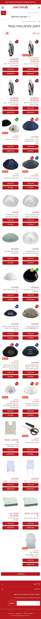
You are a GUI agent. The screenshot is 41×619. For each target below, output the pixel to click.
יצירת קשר (11, 613)
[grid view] (7, 33)
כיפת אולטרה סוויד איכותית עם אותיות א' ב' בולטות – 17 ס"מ (10, 328)
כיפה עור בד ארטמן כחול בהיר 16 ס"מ (11, 252)
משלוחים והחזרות (28, 613)
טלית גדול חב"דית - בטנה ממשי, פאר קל (11, 104)
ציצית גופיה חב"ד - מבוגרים (10, 481)
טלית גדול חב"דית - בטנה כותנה (31, 65)
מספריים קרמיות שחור (32, 442)
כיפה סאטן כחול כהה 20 (11, 178)
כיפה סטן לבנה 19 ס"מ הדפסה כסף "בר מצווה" (32, 216)
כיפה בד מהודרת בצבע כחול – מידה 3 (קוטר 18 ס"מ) (31, 141)
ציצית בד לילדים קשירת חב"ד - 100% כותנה (11, 445)
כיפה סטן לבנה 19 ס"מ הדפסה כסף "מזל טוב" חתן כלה (31, 253)
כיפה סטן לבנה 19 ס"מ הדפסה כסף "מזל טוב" (11, 216)
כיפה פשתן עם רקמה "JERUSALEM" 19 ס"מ (32, 327)
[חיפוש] (3, 13)
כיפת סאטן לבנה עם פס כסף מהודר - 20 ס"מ (32, 405)
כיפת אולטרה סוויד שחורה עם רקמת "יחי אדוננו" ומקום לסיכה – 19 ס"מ (10, 367)
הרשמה (12, 603)
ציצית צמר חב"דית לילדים (31, 518)
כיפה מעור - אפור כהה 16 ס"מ (31, 179)
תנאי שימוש (19, 613)
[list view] (3, 33)
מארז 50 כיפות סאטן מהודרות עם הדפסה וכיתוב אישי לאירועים (10, 406)
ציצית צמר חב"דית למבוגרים (13, 519)
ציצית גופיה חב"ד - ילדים (31, 481)
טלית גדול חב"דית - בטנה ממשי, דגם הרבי (31, 104)
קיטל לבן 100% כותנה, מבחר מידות (32, 556)
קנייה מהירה (30, 69)
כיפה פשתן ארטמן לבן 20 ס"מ (11, 291)
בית (39, 21)
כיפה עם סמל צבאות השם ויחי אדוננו (31, 291)
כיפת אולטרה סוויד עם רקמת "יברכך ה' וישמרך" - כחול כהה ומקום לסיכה (31, 367)
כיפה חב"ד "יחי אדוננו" (12, 140)
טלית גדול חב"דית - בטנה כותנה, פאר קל (11, 65)
